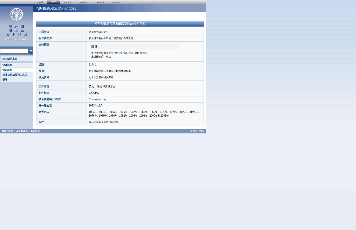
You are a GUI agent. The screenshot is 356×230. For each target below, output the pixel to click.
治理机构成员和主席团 (14, 74)
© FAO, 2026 (197, 131)
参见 (91, 38)
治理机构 (7, 65)
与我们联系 (7, 131)
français (84, 2)
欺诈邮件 (35, 131)
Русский (100, 2)
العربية (40, 2)
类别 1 (92, 64)
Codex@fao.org (98, 99)
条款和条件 (22, 131)
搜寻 (4, 79)
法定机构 (7, 70)
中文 (54, 2)
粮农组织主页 (9, 58)
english (67, 2)
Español (116, 2)
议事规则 (118, 52)
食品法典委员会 (97, 122)
